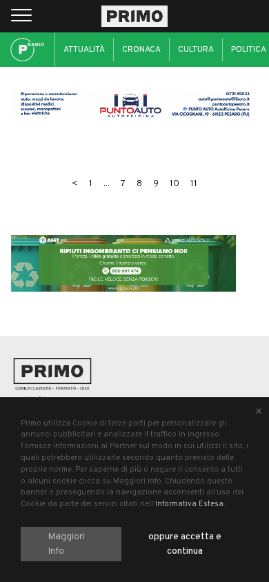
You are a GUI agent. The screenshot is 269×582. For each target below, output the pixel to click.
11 (193, 184)
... (106, 184)
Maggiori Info (66, 544)
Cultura (196, 49)
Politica (248, 49)
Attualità (84, 49)
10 (174, 184)
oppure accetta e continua (184, 544)
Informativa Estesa (189, 504)
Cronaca (141, 49)
